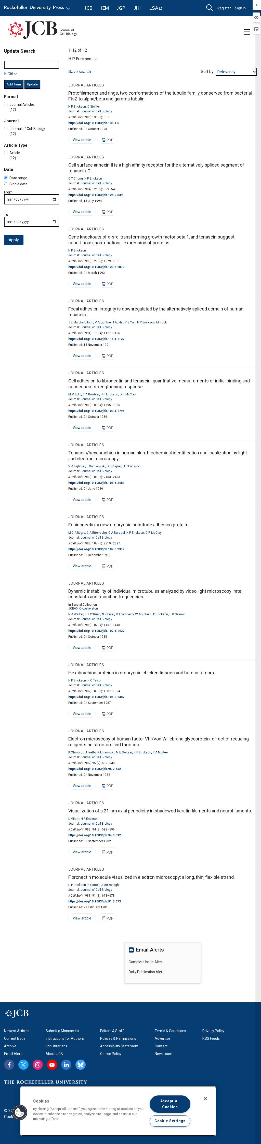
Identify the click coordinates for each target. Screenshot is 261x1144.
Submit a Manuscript (62, 1031)
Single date (18, 184)
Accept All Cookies (170, 1104)
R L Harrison (105, 752)
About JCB (54, 1054)
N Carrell (93, 885)
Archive (10, 1046)
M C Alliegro (76, 532)
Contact (161, 1046)
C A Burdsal (91, 394)
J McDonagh (110, 885)
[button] (19, 1112)
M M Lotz (74, 394)
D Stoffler (93, 106)
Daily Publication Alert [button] (146, 972)
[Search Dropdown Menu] (209, 8)
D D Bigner (114, 466)
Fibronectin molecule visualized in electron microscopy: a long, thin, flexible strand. (151, 877)
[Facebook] (9, 1065)
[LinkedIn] (66, 1065)
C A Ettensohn (97, 532)
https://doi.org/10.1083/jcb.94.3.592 (94, 835)
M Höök (161, 322)
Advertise (162, 1038)
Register (224, 8)
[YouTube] (52, 1065)
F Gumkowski (96, 466)
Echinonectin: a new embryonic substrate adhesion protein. (128, 524)
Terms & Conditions (170, 1031)
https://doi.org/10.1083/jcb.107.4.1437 (96, 631)
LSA (153, 8)
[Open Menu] (38, 8)
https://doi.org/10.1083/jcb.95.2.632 (94, 769)
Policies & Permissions (118, 1038)
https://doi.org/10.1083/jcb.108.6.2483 (96, 483)
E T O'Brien (92, 614)
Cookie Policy (110, 1054)
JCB (89, 8)
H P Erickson (77, 106)
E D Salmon (177, 614)
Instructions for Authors (65, 1038)
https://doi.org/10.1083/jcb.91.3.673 (94, 901)
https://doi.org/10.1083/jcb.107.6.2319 (96, 549)
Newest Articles (16, 1031)
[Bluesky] (80, 1065)
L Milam (73, 819)
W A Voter (142, 614)
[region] (118, 1111)
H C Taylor (94, 680)
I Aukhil (118, 322)
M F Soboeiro (125, 614)
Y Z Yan (130, 322)
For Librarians (56, 1046)
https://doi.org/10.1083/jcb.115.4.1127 (96, 339)
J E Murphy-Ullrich (80, 322)
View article (79, 141)
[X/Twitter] (23, 1065)
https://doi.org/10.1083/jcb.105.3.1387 (96, 697)
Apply (14, 239)
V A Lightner (103, 322)
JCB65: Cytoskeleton (83, 608)
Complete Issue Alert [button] (145, 962)
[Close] (95, 59)
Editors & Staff (112, 1031)
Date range (18, 178)
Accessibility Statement (119, 1046)
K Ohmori (74, 752)
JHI (137, 8)
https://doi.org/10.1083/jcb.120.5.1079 (96, 267)
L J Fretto (89, 752)
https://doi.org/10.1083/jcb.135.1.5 (93, 123)
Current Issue (14, 1038)
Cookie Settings (170, 1121)
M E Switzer (124, 752)
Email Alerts (13, 1054)
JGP (121, 8)
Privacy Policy (213, 1031)
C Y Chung (75, 178)
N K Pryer (108, 614)
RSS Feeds (211, 1038)
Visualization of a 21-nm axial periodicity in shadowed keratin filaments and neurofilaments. (160, 810)
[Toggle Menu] (247, 32)
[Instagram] (38, 1065)
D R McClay (128, 394)
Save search (79, 71)
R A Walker (75, 614)
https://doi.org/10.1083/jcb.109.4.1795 (96, 411)
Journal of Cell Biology (96, 111)
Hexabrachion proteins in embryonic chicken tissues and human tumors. (141, 672)
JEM (105, 8)
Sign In (240, 8)
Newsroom (163, 1054)
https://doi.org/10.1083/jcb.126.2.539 (95, 195)
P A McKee (160, 752)
